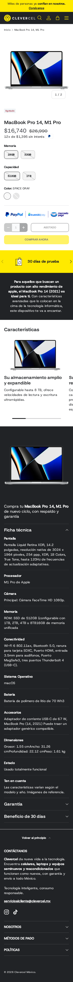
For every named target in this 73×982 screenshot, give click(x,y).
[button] (57, 18)
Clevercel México (24, 972)
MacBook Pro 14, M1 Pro (29, 30)
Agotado (50, 227)
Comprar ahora (36, 239)
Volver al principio (34, 838)
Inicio (7, 30)
